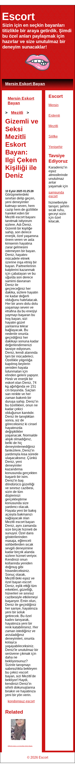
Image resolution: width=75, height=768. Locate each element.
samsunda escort (56, 194)
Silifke (53, 136)
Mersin (54, 105)
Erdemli (54, 115)
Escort (18, 16)
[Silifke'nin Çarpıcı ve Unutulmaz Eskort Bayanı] (18, 730)
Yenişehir (55, 147)
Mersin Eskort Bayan (25, 84)
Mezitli (17, 112)
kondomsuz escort (21, 701)
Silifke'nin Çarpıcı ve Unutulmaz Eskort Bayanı (20, 745)
